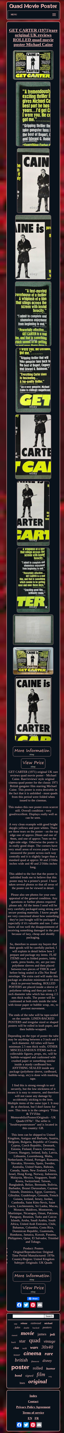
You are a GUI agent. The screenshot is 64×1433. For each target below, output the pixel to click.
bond (18, 1375)
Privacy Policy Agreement (33, 1407)
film (41, 1374)
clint (16, 1348)
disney (47, 1361)
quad (34, 1340)
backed (36, 1327)
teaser (17, 1354)
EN (30, 1418)
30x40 (47, 1347)
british (21, 1360)
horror (50, 1368)
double (26, 1328)
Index (33, 1395)
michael (48, 1323)
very (15, 1324)
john (17, 1327)
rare (49, 1353)
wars (34, 1347)
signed (29, 1375)
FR (37, 1418)
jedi (52, 1334)
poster (20, 1367)
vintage (49, 1341)
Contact (33, 1401)
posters (47, 1327)
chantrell (14, 1335)
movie (27, 1333)
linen (22, 1383)
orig (50, 1376)
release (24, 1323)
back (13, 1342)
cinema (32, 1353)
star (22, 1341)
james (42, 1334)
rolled (38, 1368)
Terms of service (33, 1412)
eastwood (36, 1323)
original (37, 1381)
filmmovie (35, 1361)
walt (24, 1348)
